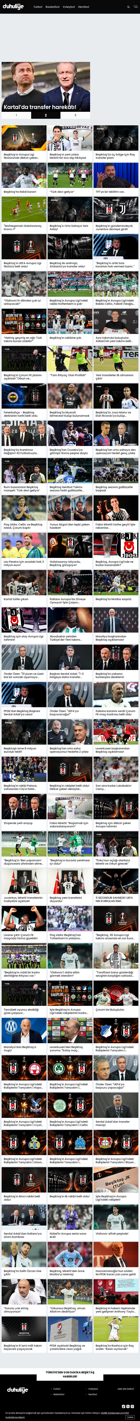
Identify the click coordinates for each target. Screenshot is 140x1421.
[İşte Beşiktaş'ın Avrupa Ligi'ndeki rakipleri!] (116, 1180)
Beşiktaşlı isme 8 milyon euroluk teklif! (20, 750)
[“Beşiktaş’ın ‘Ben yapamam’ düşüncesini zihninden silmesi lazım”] (24, 844)
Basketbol (52, 7)
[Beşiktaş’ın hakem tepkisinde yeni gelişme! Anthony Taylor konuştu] (116, 1292)
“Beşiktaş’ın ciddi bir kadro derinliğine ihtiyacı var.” (22, 974)
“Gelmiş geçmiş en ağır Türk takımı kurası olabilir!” (23, 339)
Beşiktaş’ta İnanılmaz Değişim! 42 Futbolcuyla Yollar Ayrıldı (20, 451)
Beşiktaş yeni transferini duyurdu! (66, 899)
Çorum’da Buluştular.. (110, 1009)
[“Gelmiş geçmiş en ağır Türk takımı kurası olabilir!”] (24, 321)
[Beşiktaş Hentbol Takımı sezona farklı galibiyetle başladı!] (70, 470)
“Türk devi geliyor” (62, 191)
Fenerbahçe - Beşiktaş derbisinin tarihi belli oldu (21, 414)
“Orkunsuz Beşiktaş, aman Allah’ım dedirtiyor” (67, 1310)
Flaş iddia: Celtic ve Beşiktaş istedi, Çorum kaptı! (23, 526)
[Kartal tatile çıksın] (24, 582)
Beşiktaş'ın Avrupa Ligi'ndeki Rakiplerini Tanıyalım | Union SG (23, 1160)
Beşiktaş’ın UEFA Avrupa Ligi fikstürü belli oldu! (22, 264)
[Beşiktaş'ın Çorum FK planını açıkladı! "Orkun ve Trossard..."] (24, 358)
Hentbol (83, 7)
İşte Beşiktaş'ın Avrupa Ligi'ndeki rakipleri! (111, 1198)
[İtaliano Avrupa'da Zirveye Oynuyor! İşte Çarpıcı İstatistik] (70, 582)
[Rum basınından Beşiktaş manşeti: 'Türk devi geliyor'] (24, 470)
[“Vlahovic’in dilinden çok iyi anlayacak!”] (24, 284)
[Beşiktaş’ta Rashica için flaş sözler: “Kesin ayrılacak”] (116, 1329)
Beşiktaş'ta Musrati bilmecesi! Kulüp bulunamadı (69, 414)
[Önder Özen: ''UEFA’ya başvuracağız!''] (70, 694)
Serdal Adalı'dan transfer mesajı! (113, 1123)
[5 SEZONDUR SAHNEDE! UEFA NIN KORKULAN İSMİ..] (116, 881)
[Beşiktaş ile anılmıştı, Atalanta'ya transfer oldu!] (70, 246)
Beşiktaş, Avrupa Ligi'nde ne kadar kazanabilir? (114, 563)
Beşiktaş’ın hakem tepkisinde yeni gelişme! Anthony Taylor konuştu (115, 1310)
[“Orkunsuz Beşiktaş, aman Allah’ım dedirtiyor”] (70, 1292)
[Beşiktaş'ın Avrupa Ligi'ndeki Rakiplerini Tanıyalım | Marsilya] (70, 1142)
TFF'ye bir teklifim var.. (110, 191)
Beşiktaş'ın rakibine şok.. (66, 337)
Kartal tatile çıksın (16, 599)
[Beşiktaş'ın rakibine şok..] (70, 321)
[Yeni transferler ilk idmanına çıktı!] (116, 358)
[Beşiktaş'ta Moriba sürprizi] (116, 582)
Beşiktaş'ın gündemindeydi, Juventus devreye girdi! (114, 227)
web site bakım (126, 1388)
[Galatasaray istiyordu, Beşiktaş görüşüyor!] (70, 545)
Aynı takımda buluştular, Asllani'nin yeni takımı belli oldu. (113, 339)
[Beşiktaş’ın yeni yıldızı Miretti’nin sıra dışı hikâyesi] (70, 138)
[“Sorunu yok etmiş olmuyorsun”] (24, 1292)
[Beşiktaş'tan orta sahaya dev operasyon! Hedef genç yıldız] (116, 433)
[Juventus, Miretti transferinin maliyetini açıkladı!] (24, 881)
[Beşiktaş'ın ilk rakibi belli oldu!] (70, 1180)
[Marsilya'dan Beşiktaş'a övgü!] (24, 1030)
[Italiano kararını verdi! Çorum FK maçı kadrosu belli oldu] (116, 694)
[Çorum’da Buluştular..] (116, 993)
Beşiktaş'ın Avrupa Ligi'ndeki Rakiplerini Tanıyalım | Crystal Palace (24, 1123)
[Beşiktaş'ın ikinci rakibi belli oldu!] (24, 1180)
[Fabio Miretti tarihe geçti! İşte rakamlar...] (116, 508)
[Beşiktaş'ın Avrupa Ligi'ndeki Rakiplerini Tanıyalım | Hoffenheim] (116, 1030)
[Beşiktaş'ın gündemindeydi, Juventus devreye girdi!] (116, 209)
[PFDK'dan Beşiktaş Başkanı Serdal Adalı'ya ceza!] (24, 694)
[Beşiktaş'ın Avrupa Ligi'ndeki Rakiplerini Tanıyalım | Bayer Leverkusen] (116, 1142)
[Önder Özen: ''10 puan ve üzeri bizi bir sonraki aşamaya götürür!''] (24, 657)
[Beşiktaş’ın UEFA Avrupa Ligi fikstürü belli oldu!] (24, 246)
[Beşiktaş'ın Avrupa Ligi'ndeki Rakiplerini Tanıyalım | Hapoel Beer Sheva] (24, 1068)
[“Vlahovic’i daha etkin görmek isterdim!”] (70, 956)
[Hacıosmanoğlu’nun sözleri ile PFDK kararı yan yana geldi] (116, 1254)
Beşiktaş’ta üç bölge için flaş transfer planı (115, 156)
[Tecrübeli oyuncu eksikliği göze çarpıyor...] (24, 993)
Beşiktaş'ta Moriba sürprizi (113, 599)
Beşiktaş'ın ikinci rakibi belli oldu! (22, 1198)
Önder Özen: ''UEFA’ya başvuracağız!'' (64, 712)
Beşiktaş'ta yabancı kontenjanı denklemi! (110, 675)
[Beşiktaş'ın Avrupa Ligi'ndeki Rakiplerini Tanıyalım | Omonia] (70, 1068)
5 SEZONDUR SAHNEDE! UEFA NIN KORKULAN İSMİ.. (114, 899)
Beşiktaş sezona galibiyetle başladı (114, 488)
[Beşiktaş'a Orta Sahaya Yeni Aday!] (70, 209)
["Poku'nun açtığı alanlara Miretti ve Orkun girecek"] (116, 844)
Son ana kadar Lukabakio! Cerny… (113, 787)
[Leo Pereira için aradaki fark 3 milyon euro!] (24, 545)
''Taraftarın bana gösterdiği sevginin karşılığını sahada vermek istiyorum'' (114, 974)
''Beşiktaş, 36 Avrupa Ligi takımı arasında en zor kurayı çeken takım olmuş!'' (115, 936)
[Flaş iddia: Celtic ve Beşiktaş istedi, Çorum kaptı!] (24, 508)
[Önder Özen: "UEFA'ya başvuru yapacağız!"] (116, 1068)
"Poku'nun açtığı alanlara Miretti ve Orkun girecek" (113, 862)
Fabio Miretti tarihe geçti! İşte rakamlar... (115, 526)
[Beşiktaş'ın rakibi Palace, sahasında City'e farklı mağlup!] (24, 769)
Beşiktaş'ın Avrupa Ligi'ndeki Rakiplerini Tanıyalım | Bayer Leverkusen (115, 1160)
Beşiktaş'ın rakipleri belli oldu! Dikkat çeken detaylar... (69, 787)
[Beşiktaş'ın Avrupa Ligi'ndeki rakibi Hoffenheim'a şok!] (70, 284)
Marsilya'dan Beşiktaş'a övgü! (20, 1048)
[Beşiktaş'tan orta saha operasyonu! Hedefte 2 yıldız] (70, 732)
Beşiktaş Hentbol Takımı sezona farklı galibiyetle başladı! (66, 488)
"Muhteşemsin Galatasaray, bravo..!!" (23, 227)
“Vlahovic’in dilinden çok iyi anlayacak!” (22, 302)
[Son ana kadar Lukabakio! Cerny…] (116, 769)
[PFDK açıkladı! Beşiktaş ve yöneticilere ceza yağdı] (70, 1329)
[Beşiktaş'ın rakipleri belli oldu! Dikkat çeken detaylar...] (70, 769)
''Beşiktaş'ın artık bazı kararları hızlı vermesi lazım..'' (115, 264)
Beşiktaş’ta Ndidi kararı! (20, 191)
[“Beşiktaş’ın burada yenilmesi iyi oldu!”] (70, 844)
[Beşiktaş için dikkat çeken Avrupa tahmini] (116, 806)
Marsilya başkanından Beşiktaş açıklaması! (111, 638)
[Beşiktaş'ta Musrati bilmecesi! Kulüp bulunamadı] (70, 396)
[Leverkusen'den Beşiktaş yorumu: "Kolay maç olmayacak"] (70, 1030)
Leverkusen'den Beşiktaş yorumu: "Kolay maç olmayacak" (66, 1048)
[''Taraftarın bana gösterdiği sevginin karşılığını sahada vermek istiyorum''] (116, 956)
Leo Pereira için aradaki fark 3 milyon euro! (24, 563)
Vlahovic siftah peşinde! (112, 1233)
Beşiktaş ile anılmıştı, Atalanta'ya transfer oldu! (67, 264)
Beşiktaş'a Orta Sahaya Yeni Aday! (69, 227)
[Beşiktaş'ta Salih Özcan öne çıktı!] (24, 1254)
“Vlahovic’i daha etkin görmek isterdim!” (64, 974)
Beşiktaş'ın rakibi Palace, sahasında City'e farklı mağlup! (20, 787)
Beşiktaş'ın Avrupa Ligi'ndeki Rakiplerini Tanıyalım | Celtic (69, 1123)
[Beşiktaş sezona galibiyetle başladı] (116, 470)
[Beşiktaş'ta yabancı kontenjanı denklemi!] (116, 657)
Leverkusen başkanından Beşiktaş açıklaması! (113, 750)
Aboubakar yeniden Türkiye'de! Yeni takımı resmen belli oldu (65, 638)
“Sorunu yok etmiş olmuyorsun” (16, 1310)
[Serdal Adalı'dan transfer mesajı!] (116, 1105)
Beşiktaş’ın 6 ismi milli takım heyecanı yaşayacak (23, 1347)
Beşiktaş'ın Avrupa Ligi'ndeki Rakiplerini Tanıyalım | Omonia (69, 1086)
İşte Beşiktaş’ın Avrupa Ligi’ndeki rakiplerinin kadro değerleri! (68, 1011)
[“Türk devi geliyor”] (70, 175)
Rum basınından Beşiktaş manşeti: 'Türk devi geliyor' (22, 488)
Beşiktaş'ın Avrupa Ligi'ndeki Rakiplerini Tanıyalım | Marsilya (69, 1160)
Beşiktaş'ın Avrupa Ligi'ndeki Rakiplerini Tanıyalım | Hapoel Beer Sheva (24, 1086)
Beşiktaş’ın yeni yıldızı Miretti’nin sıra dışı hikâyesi (68, 156)
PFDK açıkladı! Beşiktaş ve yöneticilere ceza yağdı (67, 1347)
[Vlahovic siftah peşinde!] (116, 1217)
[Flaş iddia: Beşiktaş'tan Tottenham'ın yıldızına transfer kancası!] (70, 918)
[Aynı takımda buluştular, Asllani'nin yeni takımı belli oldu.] (116, 321)
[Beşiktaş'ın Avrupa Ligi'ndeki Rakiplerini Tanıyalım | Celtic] (70, 1105)
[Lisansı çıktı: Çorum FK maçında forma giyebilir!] (24, 918)
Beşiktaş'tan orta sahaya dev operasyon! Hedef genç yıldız (116, 451)
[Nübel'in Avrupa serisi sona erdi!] (70, 1217)
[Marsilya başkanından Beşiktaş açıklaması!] (116, 620)
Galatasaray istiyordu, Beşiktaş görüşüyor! (65, 563)
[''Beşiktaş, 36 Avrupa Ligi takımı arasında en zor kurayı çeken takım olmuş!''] (116, 918)
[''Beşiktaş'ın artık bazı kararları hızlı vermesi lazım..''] (116, 246)
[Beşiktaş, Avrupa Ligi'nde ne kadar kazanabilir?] (116, 545)
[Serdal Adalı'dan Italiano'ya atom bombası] (24, 1217)
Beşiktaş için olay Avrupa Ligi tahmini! (23, 638)
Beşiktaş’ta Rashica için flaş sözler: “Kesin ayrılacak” (115, 1347)
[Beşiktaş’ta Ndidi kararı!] (24, 175)
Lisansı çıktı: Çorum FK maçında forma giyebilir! (21, 936)
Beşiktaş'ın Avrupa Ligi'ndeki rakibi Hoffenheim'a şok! (69, 302)
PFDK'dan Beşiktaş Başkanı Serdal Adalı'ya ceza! (22, 712)
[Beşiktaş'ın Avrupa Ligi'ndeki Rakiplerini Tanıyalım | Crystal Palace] (24, 1105)
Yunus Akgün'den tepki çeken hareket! (70, 526)
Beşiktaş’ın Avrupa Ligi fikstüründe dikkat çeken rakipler (20, 156)
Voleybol (69, 7)
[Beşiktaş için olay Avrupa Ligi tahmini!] (24, 620)
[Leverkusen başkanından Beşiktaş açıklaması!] (116, 732)
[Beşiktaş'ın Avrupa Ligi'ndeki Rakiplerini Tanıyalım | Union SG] (24, 1142)
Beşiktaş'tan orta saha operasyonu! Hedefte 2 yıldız (69, 750)
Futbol (38, 7)
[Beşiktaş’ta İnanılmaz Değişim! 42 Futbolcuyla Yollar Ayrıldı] (24, 433)
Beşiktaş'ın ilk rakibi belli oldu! (70, 1196)
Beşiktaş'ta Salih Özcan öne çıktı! (22, 1272)
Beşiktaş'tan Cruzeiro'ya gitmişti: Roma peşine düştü (69, 451)
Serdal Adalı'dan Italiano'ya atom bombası (23, 1235)
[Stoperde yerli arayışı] (24, 806)
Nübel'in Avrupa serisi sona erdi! (68, 1235)
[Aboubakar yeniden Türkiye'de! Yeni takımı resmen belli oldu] (70, 620)
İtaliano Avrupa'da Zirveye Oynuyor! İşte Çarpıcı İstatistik (68, 600)
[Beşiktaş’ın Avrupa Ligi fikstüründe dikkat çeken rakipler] (24, 138)
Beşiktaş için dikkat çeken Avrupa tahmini (113, 824)
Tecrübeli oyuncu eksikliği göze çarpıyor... (21, 1011)
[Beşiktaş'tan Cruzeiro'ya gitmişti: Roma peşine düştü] (70, 433)
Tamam (130, 1417)
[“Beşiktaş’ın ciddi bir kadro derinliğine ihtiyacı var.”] (24, 956)
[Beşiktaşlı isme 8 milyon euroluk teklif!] (24, 732)
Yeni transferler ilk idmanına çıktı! (114, 377)
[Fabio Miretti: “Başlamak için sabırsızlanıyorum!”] (70, 806)
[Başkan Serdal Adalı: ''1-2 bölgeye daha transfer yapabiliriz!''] (70, 657)
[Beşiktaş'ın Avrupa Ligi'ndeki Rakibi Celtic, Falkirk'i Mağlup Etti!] (116, 284)
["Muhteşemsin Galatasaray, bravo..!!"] (24, 209)
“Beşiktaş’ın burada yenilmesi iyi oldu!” (70, 862)
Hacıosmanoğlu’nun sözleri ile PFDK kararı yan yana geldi (116, 1272)
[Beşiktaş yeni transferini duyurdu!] (70, 881)
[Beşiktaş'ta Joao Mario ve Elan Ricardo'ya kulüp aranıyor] (116, 396)
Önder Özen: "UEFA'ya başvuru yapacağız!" (110, 1086)
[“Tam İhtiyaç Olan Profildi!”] (70, 358)
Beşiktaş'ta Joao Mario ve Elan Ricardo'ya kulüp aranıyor (113, 414)
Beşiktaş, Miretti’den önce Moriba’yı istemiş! (67, 1272)
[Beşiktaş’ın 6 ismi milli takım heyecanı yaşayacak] (24, 1329)
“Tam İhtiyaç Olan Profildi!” (68, 375)
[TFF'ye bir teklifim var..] (116, 175)
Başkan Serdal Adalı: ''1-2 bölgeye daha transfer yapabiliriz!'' (67, 675)
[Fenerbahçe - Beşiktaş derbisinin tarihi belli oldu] (24, 396)
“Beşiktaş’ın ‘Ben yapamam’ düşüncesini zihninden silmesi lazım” (24, 862)
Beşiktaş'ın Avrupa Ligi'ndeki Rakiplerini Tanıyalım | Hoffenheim (115, 1048)
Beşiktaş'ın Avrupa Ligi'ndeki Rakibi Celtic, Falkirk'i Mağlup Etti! (115, 302)
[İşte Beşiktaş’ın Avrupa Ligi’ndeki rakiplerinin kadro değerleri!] (70, 993)
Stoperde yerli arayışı (18, 823)
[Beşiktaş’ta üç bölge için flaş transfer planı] (116, 138)
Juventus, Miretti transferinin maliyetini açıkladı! (23, 899)
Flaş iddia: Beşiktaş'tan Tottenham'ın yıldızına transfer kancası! (65, 936)
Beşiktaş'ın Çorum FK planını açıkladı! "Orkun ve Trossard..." (23, 377)
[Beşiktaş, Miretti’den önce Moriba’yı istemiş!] (70, 1254)
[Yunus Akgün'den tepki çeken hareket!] (70, 508)
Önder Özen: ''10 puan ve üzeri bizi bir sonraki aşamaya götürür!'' (24, 675)
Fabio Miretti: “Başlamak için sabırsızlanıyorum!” (69, 824)
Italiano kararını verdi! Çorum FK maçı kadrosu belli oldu (115, 712)
